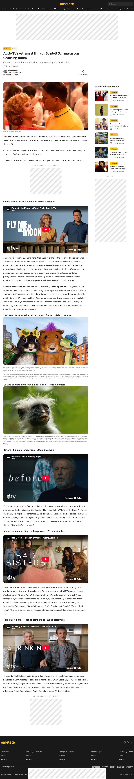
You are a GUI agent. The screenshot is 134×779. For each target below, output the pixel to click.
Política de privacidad (8, 767)
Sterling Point (120, 9)
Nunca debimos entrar (84, 9)
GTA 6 (12, 9)
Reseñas (4, 759)
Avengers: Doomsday (68, 9)
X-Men (56, 9)
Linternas (4, 9)
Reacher (19, 9)
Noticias (3, 756)
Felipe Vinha (13, 70)
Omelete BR (19, 72)
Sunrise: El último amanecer (104, 9)
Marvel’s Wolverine (44, 9)
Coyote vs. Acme (30, 9)
